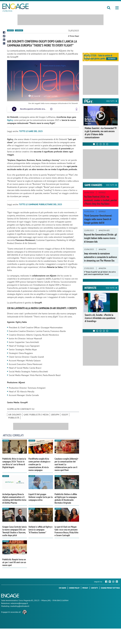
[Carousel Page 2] (97, 144)
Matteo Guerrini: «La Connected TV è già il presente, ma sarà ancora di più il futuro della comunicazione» (101, 132)
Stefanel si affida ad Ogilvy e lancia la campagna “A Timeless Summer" (40, 529)
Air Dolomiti (14, 414)
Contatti (94, 588)
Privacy (85, 588)
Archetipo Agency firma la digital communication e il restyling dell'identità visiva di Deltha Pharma (14, 498)
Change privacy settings (110, 588)
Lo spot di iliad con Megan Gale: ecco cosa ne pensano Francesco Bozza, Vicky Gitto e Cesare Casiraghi (66, 531)
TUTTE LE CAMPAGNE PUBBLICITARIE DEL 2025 (40, 204)
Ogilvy (10, 120)
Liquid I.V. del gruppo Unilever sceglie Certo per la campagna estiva (40, 497)
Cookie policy (74, 588)
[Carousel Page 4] (104, 144)
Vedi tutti (110, 101)
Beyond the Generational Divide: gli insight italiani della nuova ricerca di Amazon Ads (100, 238)
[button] (117, 7)
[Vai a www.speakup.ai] (76, 109)
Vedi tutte (110, 288)
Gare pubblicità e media (36, 414)
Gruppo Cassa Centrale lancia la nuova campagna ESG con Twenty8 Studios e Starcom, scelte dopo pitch (14, 531)
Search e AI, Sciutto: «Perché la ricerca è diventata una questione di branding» (100, 318)
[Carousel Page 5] (107, 144)
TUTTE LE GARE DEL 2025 (31, 131)
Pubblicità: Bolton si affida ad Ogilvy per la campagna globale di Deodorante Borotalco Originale (66, 498)
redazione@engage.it (19, 603)
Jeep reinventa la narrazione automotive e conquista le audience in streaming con (100, 257)
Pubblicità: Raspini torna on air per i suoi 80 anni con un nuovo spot (14, 562)
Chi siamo (62, 588)
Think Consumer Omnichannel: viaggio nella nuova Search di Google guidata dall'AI (98, 219)
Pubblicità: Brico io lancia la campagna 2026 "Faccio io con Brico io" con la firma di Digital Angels (14, 463)
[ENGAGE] (15, 6)
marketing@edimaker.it (19, 606)
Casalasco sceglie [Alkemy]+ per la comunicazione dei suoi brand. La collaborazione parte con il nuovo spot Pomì (66, 464)
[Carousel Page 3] (101, 144)
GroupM (55, 414)
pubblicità (13, 417)
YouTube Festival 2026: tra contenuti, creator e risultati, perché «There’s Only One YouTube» (100, 200)
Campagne (19, 30)
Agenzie (10, 30)
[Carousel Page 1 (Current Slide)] (94, 144)
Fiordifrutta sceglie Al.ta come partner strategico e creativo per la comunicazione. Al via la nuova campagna (39, 464)
